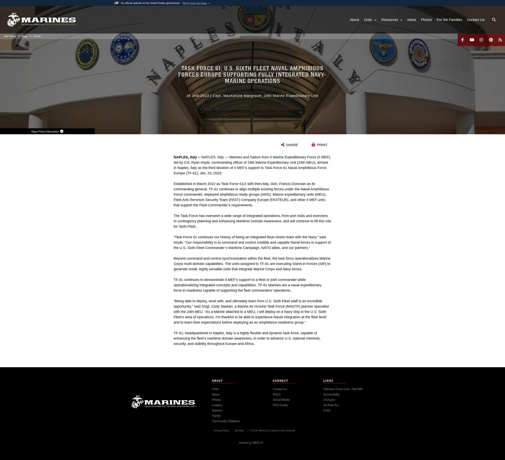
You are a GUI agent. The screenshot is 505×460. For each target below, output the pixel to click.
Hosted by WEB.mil (251, 442)
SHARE (292, 145)
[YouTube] (472, 40)
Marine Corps (163, 402)
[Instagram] (481, 40)
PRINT (322, 145)
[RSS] (500, 40)
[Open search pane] (494, 20)
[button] (196, 3)
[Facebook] (462, 40)
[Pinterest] (491, 40)
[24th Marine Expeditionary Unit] (41, 20)
